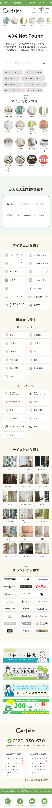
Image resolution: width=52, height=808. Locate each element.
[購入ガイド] (20, 802)
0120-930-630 (29, 740)
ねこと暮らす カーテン (33, 78)
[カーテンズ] (12, 10)
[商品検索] (7, 802)
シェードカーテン (34, 72)
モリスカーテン (35, 90)
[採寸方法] (32, 802)
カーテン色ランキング (14, 90)
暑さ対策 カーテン (13, 84)
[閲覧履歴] (44, 802)
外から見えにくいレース (36, 84)
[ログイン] (33, 11)
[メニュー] (47, 11)
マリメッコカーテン (13, 72)
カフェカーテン (12, 78)
